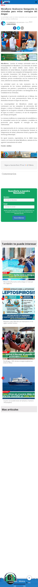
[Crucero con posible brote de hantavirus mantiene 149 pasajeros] (18, 383)
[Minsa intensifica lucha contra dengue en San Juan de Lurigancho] (18, 264)
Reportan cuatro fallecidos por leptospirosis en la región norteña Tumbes (18, 322)
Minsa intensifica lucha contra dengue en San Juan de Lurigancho (18, 282)
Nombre (6, 197)
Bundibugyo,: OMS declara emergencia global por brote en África (18, 362)
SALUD (30, 22)
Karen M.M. (12, 22)
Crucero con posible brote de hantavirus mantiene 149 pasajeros (18, 401)
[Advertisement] (19, 492)
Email (5, 204)
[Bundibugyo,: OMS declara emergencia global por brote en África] (18, 343)
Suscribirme (19, 218)
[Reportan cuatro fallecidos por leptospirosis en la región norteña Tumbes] (18, 303)
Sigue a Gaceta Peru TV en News (19, 165)
